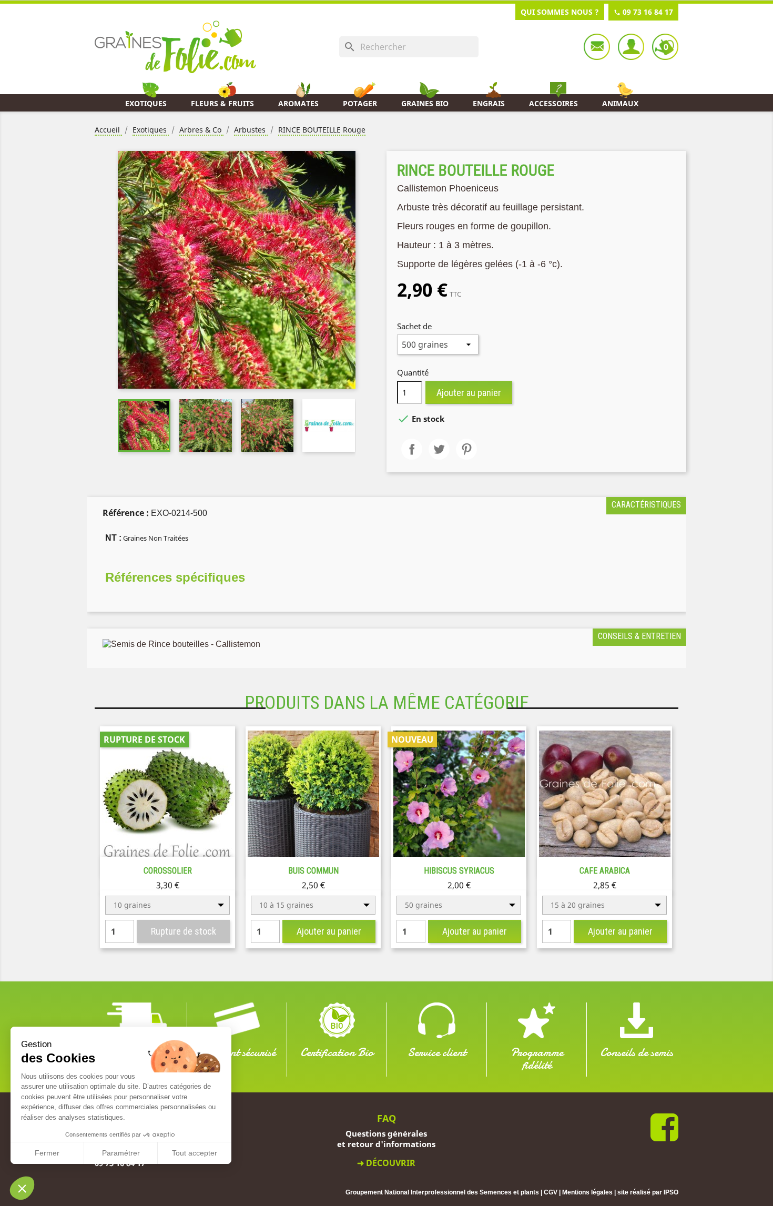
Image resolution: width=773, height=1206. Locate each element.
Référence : (126, 513)
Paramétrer (121, 1153)
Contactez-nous (597, 47)
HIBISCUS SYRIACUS (459, 871)
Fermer (47, 1153)
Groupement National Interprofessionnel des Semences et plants (442, 1192)
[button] (22, 1188)
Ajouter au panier (468, 392)
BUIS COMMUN (313, 871)
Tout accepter (194, 1153)
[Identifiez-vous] (631, 47)
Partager (411, 449)
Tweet (439, 449)
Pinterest (466, 449)
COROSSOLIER (168, 871)
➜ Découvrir (386, 1163)
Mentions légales (587, 1192)
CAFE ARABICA (604, 871)
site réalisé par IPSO (647, 1192)
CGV (550, 1192)
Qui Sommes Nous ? (560, 12)
